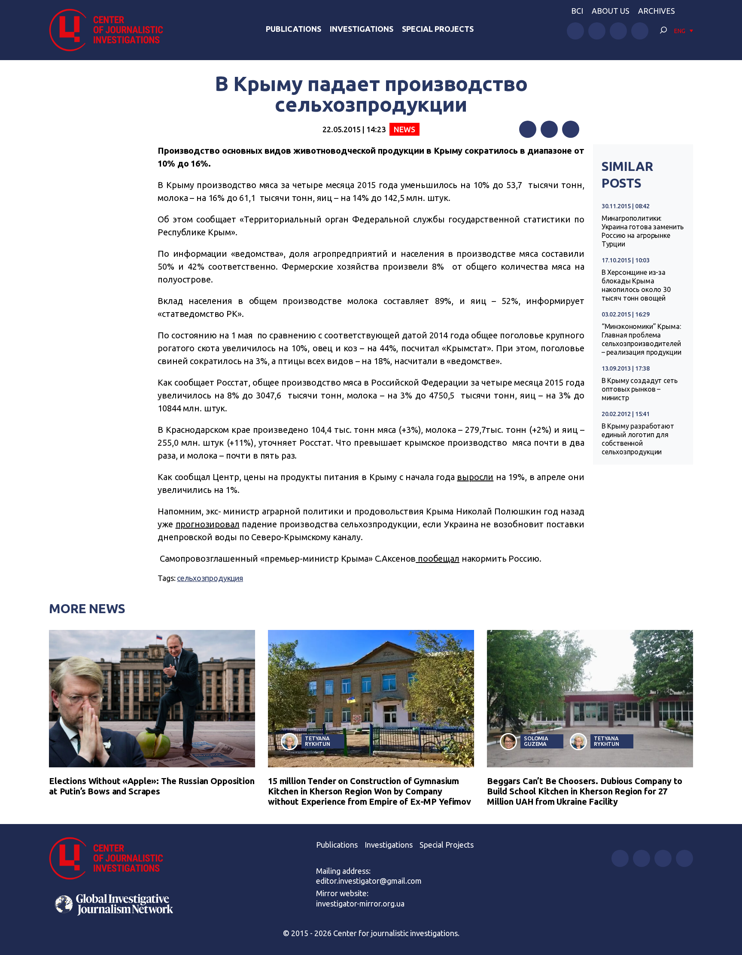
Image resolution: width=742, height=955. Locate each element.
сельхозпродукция (210, 578)
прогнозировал (208, 524)
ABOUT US (610, 10)
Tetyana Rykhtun (317, 741)
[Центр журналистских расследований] (111, 30)
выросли (475, 477)
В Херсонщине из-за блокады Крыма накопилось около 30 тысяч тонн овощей (636, 285)
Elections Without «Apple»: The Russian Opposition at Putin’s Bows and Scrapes (152, 786)
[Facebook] (527, 129)
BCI (577, 10)
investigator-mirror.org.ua (360, 903)
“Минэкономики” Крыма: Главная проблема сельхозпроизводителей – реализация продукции (641, 339)
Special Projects (438, 28)
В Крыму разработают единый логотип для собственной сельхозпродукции (638, 439)
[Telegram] (570, 129)
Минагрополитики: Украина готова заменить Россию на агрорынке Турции (643, 231)
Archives (656, 10)
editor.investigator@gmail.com (369, 880)
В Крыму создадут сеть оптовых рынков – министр (640, 389)
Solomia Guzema (536, 741)
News (404, 129)
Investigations (361, 28)
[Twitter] (549, 129)
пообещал (437, 558)
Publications (293, 28)
